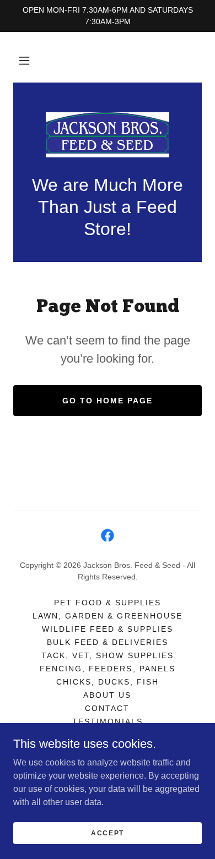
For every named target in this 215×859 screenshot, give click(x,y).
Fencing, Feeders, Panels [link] (107, 668)
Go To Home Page (107, 400)
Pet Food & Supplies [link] (107, 602)
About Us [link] (107, 695)
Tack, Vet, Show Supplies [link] (107, 655)
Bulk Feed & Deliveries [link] (107, 642)
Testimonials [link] (107, 721)
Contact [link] (107, 708)
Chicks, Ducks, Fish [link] (107, 681)
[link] (107, 135)
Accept (107, 832)
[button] (24, 61)
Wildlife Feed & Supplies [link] (107, 629)
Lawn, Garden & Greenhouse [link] (107, 615)
